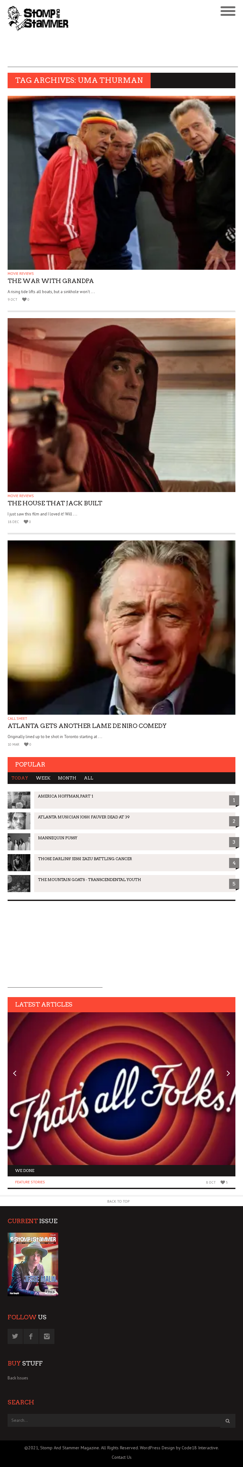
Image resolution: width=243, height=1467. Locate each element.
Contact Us (122, 1457)
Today (19, 778)
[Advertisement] (123, 53)
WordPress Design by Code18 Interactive (179, 1448)
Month (67, 778)
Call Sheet (17, 718)
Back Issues (18, 1378)
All (88, 778)
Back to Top (118, 1201)
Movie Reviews (21, 273)
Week (43, 778)
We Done (24, 1170)
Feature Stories (30, 1182)
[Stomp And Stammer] (93, 18)
